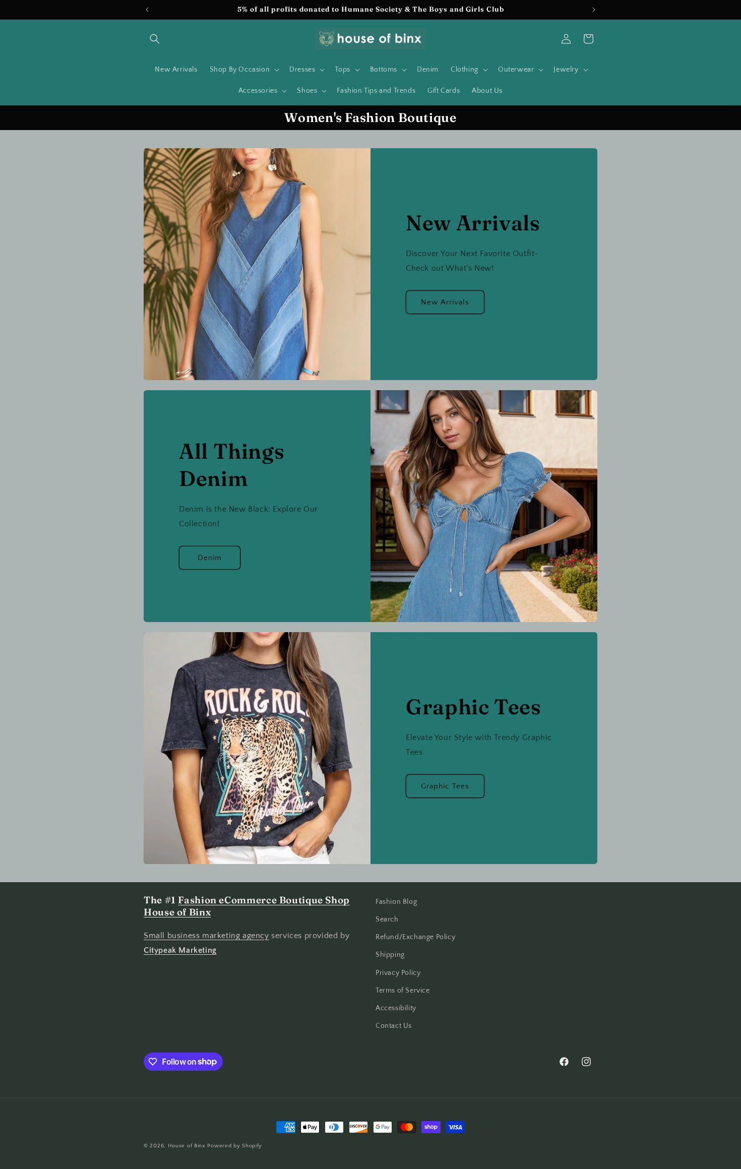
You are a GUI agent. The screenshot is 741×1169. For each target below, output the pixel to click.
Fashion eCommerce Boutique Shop (264, 900)
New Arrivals (445, 302)
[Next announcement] (594, 9)
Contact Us (394, 1026)
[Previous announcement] (147, 9)
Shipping (390, 955)
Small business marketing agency (206, 936)
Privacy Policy (398, 973)
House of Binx (188, 1146)
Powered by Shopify (234, 1146)
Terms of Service (403, 991)
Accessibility (396, 1008)
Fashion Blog (396, 902)
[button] (155, 39)
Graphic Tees (445, 786)
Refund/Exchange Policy (415, 937)
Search (387, 919)
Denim (210, 557)
